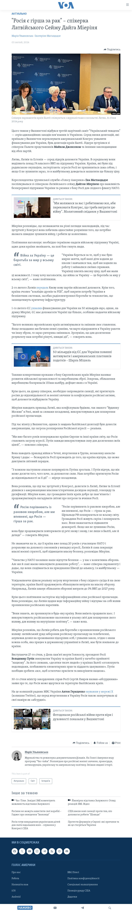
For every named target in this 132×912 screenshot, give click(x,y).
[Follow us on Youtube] (30, 851)
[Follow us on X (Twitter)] (22, 851)
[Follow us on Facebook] (15, 851)
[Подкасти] (59, 851)
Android (16, 897)
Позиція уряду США (78, 890)
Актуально (19, 14)
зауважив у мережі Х (99, 691)
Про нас (16, 872)
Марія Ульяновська (22, 36)
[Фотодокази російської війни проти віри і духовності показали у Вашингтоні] (32, 719)
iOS (14, 890)
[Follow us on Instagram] (37, 851)
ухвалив (36, 308)
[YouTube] (55, 908)
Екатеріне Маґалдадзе (48, 36)
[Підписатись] (67, 851)
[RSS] (52, 851)
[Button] (112, 49)
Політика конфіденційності (83, 878)
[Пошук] (110, 908)
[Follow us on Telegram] (44, 851)
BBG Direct (73, 872)
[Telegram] (82, 908)
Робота (15, 878)
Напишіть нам (20, 884)
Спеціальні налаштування (82, 884)
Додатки (72, 897)
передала (42, 287)
